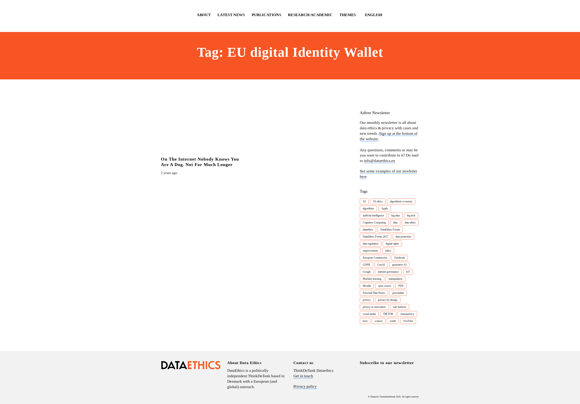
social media (369, 314)
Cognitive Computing (374, 222)
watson (378, 321)
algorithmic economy (401, 201)
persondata (398, 292)
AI (364, 201)
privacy (367, 299)
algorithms (368, 208)
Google (367, 271)
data (395, 222)
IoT (408, 271)
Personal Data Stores (374, 292)
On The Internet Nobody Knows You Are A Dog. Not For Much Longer (200, 162)
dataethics (368, 229)
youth (393, 321)
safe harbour (399, 307)
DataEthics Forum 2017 (375, 236)
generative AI (399, 264)
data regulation (370, 243)
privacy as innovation (374, 307)
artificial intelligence (373, 215)
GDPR (366, 264)
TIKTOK (388, 314)
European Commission (375, 257)
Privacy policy (305, 386)
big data (395, 215)
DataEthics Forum (390, 229)
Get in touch (303, 376)
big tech (411, 215)
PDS (401, 285)
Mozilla (367, 285)
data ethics (410, 222)
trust (365, 321)
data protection (403, 236)
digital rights (392, 243)
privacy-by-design (387, 299)
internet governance (388, 271)
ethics (388, 250)
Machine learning (372, 278)
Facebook (399, 257)
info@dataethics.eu (379, 161)
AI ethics (378, 201)
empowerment (370, 250)
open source (384, 285)
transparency (407, 314)
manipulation (395, 278)
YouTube (408, 321)
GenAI (381, 264)
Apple (384, 208)
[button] (376, 15)
